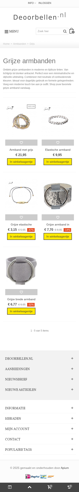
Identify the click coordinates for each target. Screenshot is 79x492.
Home (6, 43)
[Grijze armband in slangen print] (58, 195)
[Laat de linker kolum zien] (10, 487)
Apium (65, 467)
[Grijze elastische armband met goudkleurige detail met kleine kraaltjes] (21, 195)
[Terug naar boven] (30, 487)
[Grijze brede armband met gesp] (21, 270)
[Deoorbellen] (39, 16)
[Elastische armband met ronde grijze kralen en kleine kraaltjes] (58, 121)
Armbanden (19, 43)
